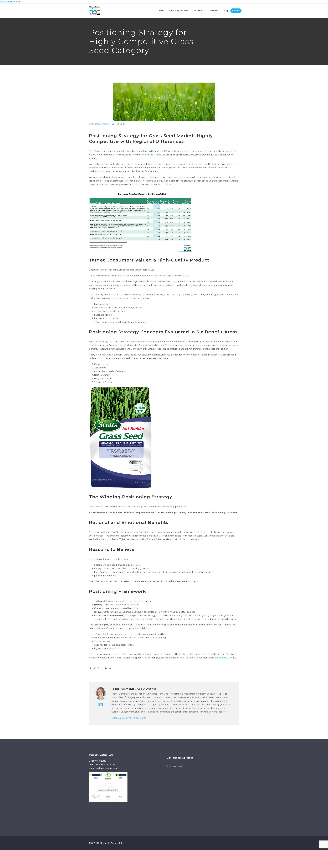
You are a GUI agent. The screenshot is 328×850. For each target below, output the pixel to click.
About (161, 11)
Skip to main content (10, 2)
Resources (213, 11)
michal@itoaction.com (107, 768)
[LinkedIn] (106, 668)
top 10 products (158, 155)
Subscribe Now (174, 766)
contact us (224, 658)
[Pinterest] (98, 668)
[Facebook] (91, 668)
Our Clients (198, 11)
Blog (226, 11)
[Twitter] (95, 668)
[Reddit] (110, 668)
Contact (236, 11)
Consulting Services (178, 11)
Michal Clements (100, 124)
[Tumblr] (102, 668)
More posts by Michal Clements (130, 718)
